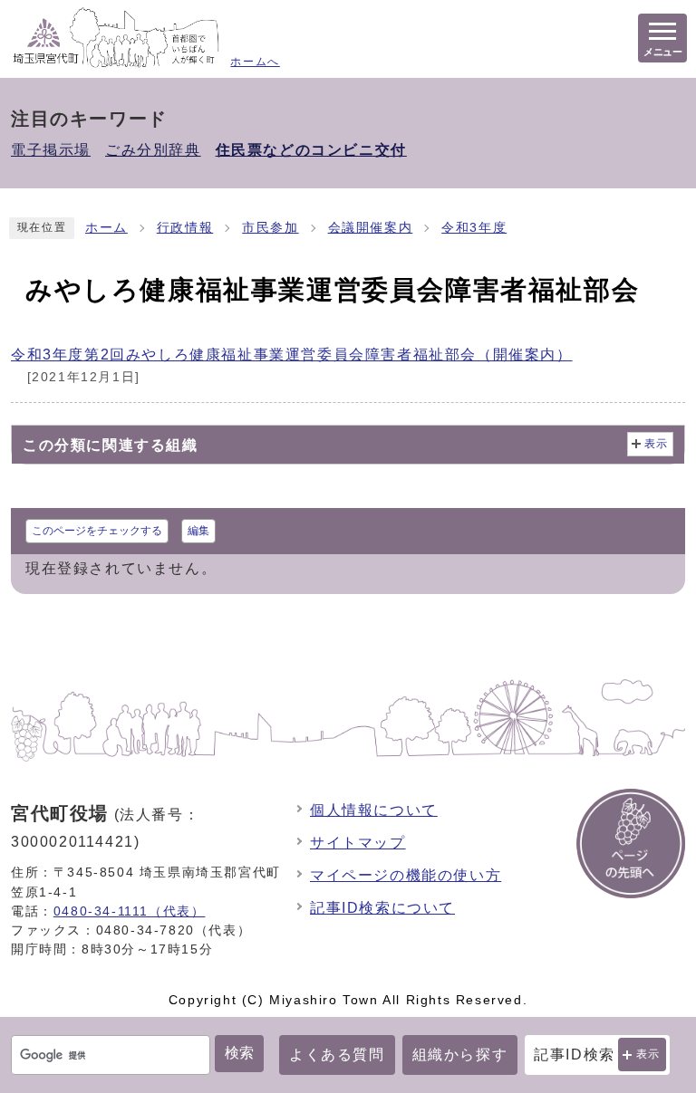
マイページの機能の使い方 (405, 875)
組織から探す (460, 1054)
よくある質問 (337, 1054)
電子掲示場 (51, 150)
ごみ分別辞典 (153, 150)
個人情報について (374, 810)
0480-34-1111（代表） (129, 911)
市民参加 (270, 228)
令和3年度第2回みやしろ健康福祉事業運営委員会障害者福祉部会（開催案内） (292, 354)
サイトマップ (358, 842)
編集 (198, 530)
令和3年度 (474, 228)
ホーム (106, 228)
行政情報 (185, 228)
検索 (239, 1052)
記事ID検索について (382, 908)
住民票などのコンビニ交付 (311, 150)
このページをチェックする (97, 530)
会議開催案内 (370, 228)
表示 (648, 1054)
